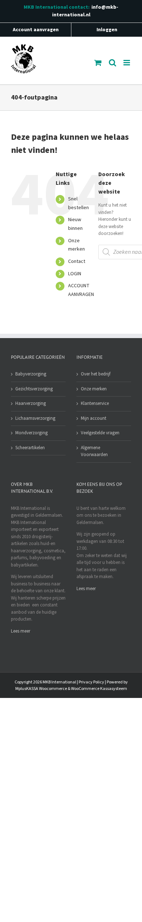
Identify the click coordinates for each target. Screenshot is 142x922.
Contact (76, 261)
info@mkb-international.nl (85, 11)
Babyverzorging (30, 374)
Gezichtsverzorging (34, 389)
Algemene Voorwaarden (94, 451)
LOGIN (74, 273)
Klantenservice (95, 403)
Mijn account (93, 418)
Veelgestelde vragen (100, 433)
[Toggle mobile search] (112, 62)
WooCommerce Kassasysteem (99, 689)
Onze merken (94, 389)
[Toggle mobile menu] (127, 62)
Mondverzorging (31, 433)
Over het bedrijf (95, 374)
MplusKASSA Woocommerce (41, 689)
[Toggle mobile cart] (98, 62)
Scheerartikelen (30, 447)
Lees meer (20, 631)
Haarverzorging (30, 403)
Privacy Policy (91, 682)
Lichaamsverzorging (35, 418)
